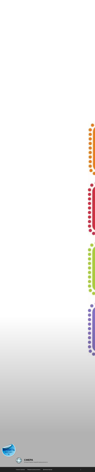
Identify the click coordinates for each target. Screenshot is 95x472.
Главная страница (20, 469)
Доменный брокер (47, 469)
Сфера (28, 460)
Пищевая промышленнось (33, 469)
